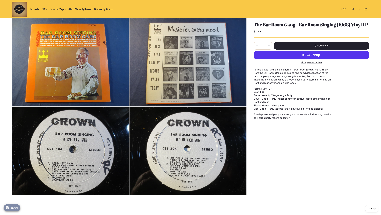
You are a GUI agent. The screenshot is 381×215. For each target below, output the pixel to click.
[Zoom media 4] (187, 151)
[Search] (353, 9)
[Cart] (366, 9)
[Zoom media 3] (70, 151)
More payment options (311, 62)
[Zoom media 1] (70, 62)
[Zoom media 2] (187, 62)
